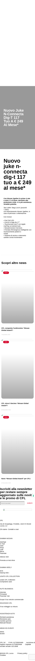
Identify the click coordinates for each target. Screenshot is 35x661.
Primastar (3, 594)
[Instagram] (9, 533)
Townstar (3, 553)
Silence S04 (4, 557)
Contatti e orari (13, 529)
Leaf (1, 549)
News (2, 632)
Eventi (2, 634)
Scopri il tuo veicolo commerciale (12, 599)
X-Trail (2, 544)
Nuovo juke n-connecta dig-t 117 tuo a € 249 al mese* (17, 174)
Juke (1, 546)
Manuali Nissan (5, 623)
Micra (2, 551)
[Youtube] (27, 533)
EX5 (1, 571)
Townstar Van (5, 596)
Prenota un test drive (7, 560)
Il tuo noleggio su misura (9, 606)
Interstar (3, 592)
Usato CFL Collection (7, 580)
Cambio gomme (5, 621)
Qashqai (3, 542)
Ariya (2, 548)
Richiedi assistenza (7, 617)
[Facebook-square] (1, 533)
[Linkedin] (18, 533)
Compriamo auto (6, 582)
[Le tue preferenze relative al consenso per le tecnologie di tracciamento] (33, 495)
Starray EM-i (4, 573)
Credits (10, 655)
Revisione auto (5, 619)
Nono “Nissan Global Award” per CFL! (16, 479)
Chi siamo (4, 529)
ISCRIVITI (29, 503)
